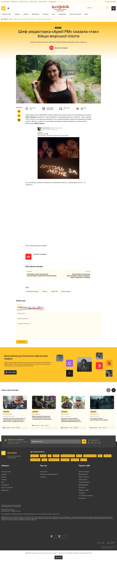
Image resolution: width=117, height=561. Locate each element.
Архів (86, 14)
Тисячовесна (34, 455)
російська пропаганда (90, 455)
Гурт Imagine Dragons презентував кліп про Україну (99, 419)
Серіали (17, 14)
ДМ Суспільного (24, 1)
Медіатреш (35, 14)
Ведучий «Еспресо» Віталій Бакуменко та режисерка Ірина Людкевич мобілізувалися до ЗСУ (71, 420)
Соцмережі (62, 14)
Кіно (53, 14)
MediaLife (6, 19)
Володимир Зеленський (68, 455)
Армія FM (54, 291)
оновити (19, 304)
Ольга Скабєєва (35, 459)
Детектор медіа (5, 1)
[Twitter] (19, 115)
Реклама (43, 477)
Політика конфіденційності (49, 474)
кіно (49, 455)
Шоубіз (25, 14)
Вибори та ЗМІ (83, 490)
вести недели (65, 459)
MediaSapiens (14, 1)
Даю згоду (58, 557)
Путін (100, 455)
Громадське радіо (32, 291)
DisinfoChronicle (43, 1)
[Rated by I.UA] (54, 536)
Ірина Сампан (66, 291)
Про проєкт (44, 472)
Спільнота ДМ (11, 372)
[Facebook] (19, 111)
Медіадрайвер (52, 1)
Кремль (44, 459)
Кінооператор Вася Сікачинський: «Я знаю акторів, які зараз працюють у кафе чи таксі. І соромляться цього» (14, 420)
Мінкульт (43, 455)
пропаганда (107, 455)
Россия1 (79, 455)
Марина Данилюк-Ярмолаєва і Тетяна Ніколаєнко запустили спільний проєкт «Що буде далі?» (42, 418)
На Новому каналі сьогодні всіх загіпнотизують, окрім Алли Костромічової (41, 275)
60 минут (83, 459)
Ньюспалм (82, 498)
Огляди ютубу (6, 14)
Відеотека (82, 487)
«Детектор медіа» (9, 509)
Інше (11, 19)
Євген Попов (75, 459)
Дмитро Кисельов (53, 459)
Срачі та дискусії (75, 14)
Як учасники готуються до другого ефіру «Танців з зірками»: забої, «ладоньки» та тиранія (78, 275)
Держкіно (56, 455)
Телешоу (46, 14)
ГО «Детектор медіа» (110, 1)
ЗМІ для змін (33, 1)
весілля (44, 291)
